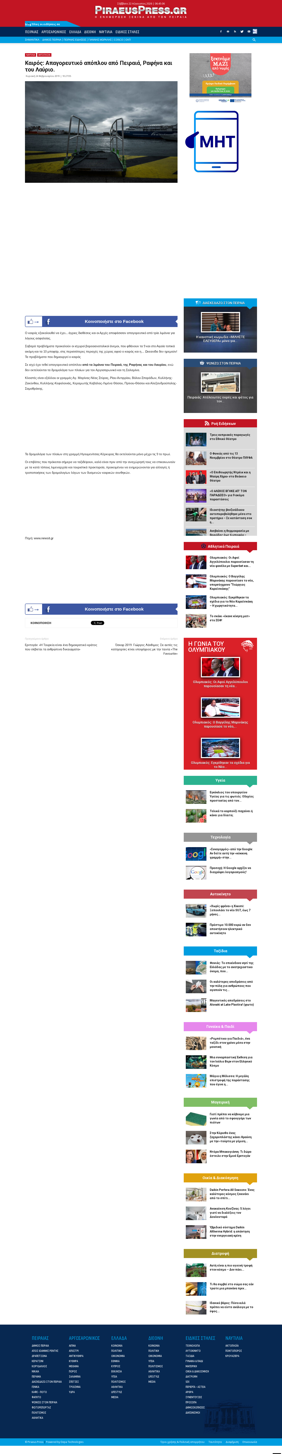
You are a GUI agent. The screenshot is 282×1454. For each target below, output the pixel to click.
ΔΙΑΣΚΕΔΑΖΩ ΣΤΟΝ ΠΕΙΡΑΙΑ (224, 303)
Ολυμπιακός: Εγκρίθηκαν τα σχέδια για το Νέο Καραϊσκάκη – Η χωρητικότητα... (231, 601)
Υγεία (220, 780)
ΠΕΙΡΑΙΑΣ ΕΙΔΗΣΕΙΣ (75, 39)
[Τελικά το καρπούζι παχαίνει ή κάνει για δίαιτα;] (196, 816)
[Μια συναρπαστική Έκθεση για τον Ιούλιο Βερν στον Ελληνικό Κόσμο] (196, 1062)
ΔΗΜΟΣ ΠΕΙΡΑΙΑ (51, 39)
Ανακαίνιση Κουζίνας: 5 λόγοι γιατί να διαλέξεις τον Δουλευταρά (230, 1212)
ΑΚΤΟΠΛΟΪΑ (44, 54)
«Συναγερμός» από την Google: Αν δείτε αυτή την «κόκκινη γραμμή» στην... (231, 853)
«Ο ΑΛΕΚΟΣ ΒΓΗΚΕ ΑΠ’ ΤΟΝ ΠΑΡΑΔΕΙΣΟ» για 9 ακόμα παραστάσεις (228, 495)
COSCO (118, 39)
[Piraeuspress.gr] (141, 11)
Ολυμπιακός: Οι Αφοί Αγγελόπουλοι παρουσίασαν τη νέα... (220, 684)
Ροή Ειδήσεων (223, 424)
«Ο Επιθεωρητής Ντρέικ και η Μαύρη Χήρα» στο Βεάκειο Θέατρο (230, 476)
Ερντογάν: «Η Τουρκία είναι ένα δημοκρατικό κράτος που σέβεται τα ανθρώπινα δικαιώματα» (61, 647)
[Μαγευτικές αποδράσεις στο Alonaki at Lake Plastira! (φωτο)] (196, 1005)
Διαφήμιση (232, 1442)
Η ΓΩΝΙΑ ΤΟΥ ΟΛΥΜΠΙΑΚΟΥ (206, 647)
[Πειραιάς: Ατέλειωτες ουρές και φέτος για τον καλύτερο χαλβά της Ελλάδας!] (220, 382)
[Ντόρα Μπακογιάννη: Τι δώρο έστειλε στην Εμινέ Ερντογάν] (196, 1156)
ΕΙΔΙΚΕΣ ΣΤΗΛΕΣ (127, 32)
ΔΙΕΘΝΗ (90, 32)
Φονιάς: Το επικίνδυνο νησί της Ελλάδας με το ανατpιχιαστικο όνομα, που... (232, 967)
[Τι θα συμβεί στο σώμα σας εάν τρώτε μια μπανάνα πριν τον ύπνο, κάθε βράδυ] (196, 1289)
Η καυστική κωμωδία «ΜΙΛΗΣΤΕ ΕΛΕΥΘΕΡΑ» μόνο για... (220, 339)
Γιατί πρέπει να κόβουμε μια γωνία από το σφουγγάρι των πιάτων (230, 1118)
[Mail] (228, 32)
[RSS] (235, 32)
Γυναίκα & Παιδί (220, 1026)
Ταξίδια (220, 951)
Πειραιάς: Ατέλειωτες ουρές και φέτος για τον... (220, 399)
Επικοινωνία (250, 1442)
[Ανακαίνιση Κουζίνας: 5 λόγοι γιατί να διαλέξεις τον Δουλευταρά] (196, 1213)
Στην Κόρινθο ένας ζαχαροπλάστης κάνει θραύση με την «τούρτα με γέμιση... (231, 1137)
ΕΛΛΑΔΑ (75, 32)
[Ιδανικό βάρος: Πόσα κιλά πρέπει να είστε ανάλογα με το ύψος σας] (196, 1307)
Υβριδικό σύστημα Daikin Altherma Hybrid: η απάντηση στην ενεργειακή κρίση (230, 1231)
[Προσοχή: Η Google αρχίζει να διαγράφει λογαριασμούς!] (196, 872)
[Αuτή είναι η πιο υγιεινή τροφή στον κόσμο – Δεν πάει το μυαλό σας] (196, 1270)
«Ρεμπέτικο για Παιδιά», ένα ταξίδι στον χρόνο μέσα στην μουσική (230, 1042)
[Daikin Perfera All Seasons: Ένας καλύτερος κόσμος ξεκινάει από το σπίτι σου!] (196, 1194)
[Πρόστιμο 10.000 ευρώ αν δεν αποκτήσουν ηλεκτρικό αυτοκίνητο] (196, 929)
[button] (254, 43)
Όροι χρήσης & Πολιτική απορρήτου (183, 1442)
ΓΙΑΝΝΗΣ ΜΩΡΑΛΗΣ (100, 39)
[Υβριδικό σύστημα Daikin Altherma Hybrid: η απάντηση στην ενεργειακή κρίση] (196, 1232)
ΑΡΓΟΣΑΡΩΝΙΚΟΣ (53, 32)
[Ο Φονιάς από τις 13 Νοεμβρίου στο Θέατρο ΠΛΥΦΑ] (196, 458)
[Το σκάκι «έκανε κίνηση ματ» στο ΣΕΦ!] (196, 621)
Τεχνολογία (220, 837)
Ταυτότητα (215, 1442)
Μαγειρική (220, 1102)
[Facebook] (221, 32)
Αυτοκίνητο (220, 894)
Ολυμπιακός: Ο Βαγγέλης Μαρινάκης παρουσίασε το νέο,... (220, 724)
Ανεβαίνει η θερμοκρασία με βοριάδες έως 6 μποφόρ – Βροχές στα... (229, 535)
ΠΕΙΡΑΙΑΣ (31, 32)
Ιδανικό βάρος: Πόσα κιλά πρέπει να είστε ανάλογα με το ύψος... (231, 1307)
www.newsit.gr (43, 538)
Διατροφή (220, 1253)
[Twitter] (242, 32)
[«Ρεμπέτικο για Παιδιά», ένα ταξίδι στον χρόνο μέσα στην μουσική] (196, 1043)
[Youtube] (249, 32)
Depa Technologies (72, 1442)
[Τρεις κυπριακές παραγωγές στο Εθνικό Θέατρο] (196, 439)
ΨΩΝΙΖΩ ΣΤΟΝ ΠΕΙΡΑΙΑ (223, 363)
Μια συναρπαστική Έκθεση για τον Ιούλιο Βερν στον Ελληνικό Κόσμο (231, 1061)
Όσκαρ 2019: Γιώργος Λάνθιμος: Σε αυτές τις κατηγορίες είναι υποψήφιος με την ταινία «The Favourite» (144, 649)
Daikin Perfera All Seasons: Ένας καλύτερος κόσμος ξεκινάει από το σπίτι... (232, 1194)
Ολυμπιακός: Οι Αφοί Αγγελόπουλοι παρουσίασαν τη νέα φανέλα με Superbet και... (232, 562)
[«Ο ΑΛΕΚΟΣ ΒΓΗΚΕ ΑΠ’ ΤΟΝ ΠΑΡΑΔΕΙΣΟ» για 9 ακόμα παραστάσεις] (196, 496)
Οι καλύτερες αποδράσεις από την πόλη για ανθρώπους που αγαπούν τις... (231, 986)
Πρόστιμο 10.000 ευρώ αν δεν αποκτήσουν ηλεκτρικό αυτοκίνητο (230, 929)
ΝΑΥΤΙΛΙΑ (105, 32)
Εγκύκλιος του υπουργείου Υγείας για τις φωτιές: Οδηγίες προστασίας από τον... (232, 796)
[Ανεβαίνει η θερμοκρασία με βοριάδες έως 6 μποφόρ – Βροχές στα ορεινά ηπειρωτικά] (196, 535)
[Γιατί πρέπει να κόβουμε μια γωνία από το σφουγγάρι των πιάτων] (196, 1119)
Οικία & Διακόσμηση (220, 1178)
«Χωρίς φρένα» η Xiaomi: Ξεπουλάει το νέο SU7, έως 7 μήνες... (230, 910)
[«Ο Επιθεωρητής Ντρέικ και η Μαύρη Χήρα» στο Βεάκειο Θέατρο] (196, 477)
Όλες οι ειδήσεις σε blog (42, 24)
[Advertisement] (101, 422)
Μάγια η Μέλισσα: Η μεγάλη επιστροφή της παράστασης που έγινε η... (230, 1080)
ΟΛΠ (128, 39)
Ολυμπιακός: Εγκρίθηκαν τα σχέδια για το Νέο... (220, 765)
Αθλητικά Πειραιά (223, 546)
